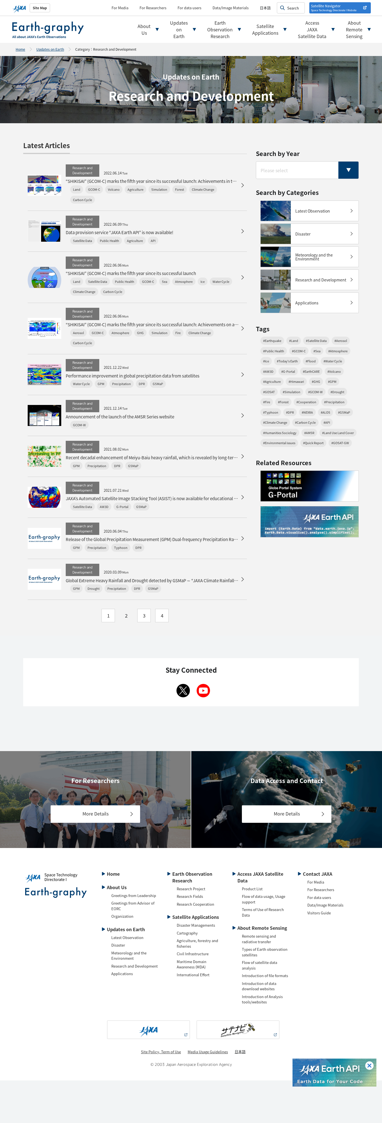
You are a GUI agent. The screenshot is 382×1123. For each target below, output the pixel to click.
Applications (122, 973)
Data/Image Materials (231, 7)
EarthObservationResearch (220, 29)
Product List (252, 888)
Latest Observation (127, 937)
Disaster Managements (196, 925)
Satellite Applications (195, 917)
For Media (120, 7)
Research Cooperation (195, 904)
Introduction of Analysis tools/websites (262, 999)
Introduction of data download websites (259, 986)
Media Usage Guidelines (208, 1051)
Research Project (191, 888)
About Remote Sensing (262, 927)
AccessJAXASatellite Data (312, 29)
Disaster (118, 945)
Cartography (187, 933)
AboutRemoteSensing (354, 29)
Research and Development (134, 966)
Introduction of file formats (265, 975)
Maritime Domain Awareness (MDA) (191, 964)
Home (20, 49)
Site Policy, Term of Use (161, 1051)
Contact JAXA (317, 873)
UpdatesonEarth (179, 29)
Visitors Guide (319, 912)
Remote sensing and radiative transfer (259, 938)
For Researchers (153, 7)
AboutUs (144, 29)
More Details (95, 813)
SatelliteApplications (265, 29)
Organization (122, 916)
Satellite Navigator (334, 7)
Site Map (40, 7)
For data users (189, 7)
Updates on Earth (50, 49)
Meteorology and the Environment (129, 955)
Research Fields (190, 896)
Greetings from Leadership (133, 895)
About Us (117, 887)
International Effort (193, 974)
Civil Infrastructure (193, 953)
